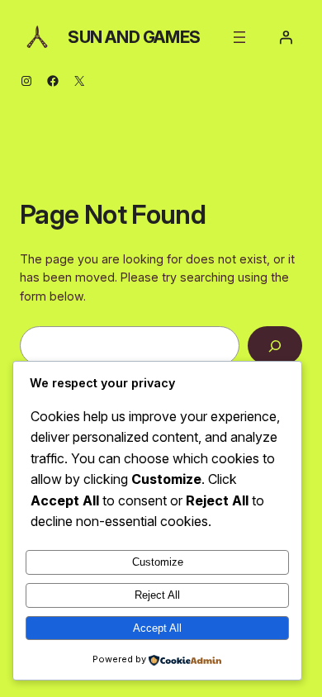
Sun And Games (134, 37)
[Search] (275, 345)
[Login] (285, 37)
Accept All (157, 628)
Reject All (157, 595)
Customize (157, 562)
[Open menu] (239, 37)
